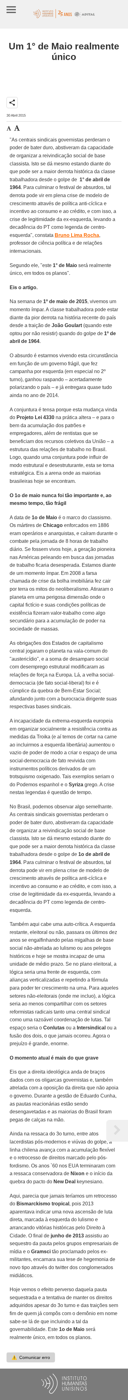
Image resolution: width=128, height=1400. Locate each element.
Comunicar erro (30, 1357)
